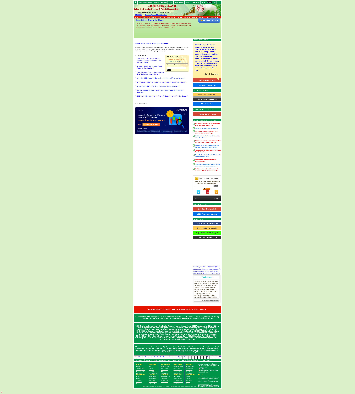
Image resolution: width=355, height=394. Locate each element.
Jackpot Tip (138, 17)
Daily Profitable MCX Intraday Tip (207, 233)
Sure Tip (156, 2)
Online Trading (177, 368)
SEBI (150, 366)
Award (171, 2)
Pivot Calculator (177, 376)
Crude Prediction (189, 371)
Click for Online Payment (207, 114)
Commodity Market (190, 366)
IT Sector (188, 382)
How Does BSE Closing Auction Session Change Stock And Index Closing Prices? (149, 60)
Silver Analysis (189, 370)
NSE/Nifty (151, 368)
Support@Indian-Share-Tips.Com (156, 15)
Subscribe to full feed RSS (176, 59)
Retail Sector (189, 380)
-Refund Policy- (204, 370)
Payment (164, 2)
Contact (188, 2)
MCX (179, 360)
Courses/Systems (211, 17)
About (203, 2)
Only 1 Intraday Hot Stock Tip (207, 228)
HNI (185, 17)
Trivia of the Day (152, 383)
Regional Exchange (153, 371)
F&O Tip (179, 17)
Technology (139, 380)
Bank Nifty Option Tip (149, 17)
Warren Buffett (164, 370)
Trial (155, 360)
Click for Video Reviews (207, 80)
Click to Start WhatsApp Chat (207, 99)
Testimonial (196, 2)
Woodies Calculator (178, 378)
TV (200, 360)
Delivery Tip (161, 17)
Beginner (138, 366)
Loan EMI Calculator (178, 382)
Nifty (139, 356)
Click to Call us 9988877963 (207, 95)
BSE (174, 360)
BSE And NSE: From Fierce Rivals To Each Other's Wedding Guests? (162, 96)
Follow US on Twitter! (175, 61)
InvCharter (200, 364)
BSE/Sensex (151, 370)
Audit (207, 372)
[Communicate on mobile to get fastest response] (209, 367)
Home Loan (139, 382)
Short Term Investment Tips (207, 237)
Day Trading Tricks (140, 370)
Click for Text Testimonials (207, 85)
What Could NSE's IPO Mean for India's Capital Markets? (158, 86)
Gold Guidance (189, 368)
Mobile (137, 376)
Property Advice (177, 371)
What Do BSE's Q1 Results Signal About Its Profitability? (149, 67)
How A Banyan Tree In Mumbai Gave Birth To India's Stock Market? (150, 73)
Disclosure (215, 364)
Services (162, 360)
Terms (210, 364)
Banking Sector (189, 383)
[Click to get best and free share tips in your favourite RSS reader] (199, 370)
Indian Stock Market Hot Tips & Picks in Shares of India (156, 9)
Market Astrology (152, 378)
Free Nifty (149, 360)
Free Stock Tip (139, 360)
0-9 (220, 356)
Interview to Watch (165, 366)
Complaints (201, 372)
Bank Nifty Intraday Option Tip (207, 223)
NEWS (196, 360)
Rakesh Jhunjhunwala (145, 2)
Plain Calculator (177, 383)
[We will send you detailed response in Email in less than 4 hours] (199, 369)
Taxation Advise (164, 380)
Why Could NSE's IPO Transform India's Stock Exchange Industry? (162, 82)
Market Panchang (153, 382)
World (184, 360)
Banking (138, 383)
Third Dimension (152, 376)
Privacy (206, 364)
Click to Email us (207, 104)
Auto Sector (188, 376)
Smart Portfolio (164, 368)
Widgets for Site (164, 382)
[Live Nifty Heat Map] (208, 369)
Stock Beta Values (178, 370)
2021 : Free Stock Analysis (207, 209)
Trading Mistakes (140, 368)
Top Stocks (206, 360)
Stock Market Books (178, 366)
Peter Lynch (163, 371)
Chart (190, 360)
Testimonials (202, 304)
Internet (138, 378)
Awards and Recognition (147, 20)
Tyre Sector (188, 378)
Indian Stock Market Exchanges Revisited (151, 43)
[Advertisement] (207, 251)
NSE (169, 360)
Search (216, 198)
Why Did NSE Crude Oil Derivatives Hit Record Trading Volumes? (161, 78)
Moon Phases (152, 380)
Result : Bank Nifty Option (195, 17)
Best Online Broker (140, 371)
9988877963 (138, 15)
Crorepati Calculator (178, 380)
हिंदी (215, 2)
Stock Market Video (165, 376)
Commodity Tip (171, 17)
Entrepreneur (164, 378)
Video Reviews (179, 2)
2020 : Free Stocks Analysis (207, 214)
